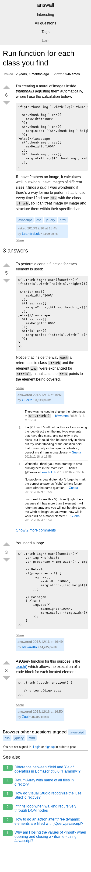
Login (36, 747)
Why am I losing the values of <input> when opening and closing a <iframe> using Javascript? (46, 836)
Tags (45, 32)
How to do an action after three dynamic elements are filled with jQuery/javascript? (45, 821)
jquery (50, 220)
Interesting (45, 15)
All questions (45, 23)
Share (20, 240)
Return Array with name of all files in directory (40, 782)
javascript (25, 220)
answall (45, 5)
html (63, 220)
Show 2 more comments (36, 530)
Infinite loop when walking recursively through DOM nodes (41, 808)
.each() (21, 667)
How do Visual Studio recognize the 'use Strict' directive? (44, 795)
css (38, 220)
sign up (50, 747)
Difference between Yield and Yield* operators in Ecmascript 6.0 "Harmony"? (43, 769)
